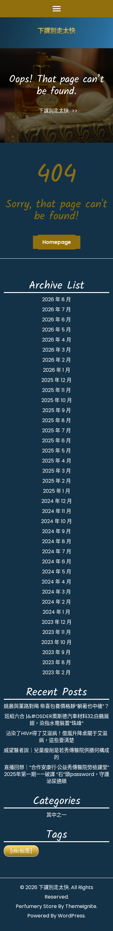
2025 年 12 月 (56, 380)
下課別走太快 (56, 31)
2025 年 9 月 (56, 410)
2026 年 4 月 (56, 339)
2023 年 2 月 (56, 672)
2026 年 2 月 (56, 360)
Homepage (56, 242)
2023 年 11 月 (56, 632)
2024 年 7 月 (56, 551)
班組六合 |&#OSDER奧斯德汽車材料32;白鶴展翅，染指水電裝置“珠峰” (56, 720)
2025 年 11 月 (56, 390)
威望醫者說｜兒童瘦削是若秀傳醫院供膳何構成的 (56, 754)
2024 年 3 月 (56, 591)
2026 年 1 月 (56, 370)
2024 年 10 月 (56, 521)
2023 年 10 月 (56, 642)
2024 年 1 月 (56, 612)
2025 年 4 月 (56, 460)
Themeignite (80, 906)
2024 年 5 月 (56, 571)
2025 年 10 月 (56, 400)
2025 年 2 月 (56, 481)
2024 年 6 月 (56, 561)
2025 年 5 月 (56, 450)
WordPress (71, 915)
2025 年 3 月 (56, 470)
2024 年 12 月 (56, 501)
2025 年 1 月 (56, 491)
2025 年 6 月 (56, 440)
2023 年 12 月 (57, 622)
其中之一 (56, 815)
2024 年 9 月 (56, 531)
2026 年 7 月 (56, 309)
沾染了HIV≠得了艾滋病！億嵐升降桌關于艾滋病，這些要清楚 (56, 737)
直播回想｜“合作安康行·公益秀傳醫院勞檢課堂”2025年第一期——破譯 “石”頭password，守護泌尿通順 (56, 774)
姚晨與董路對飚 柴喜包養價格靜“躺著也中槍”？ (56, 706)
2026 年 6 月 (56, 319)
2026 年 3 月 (56, 349)
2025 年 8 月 (56, 420)
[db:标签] (21, 850)
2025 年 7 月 (56, 430)
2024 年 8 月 (56, 541)
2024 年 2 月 (56, 602)
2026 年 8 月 (56, 299)
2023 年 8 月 (56, 662)
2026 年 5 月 (56, 329)
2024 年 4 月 (56, 581)
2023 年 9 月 (56, 652)
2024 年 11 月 (56, 511)
